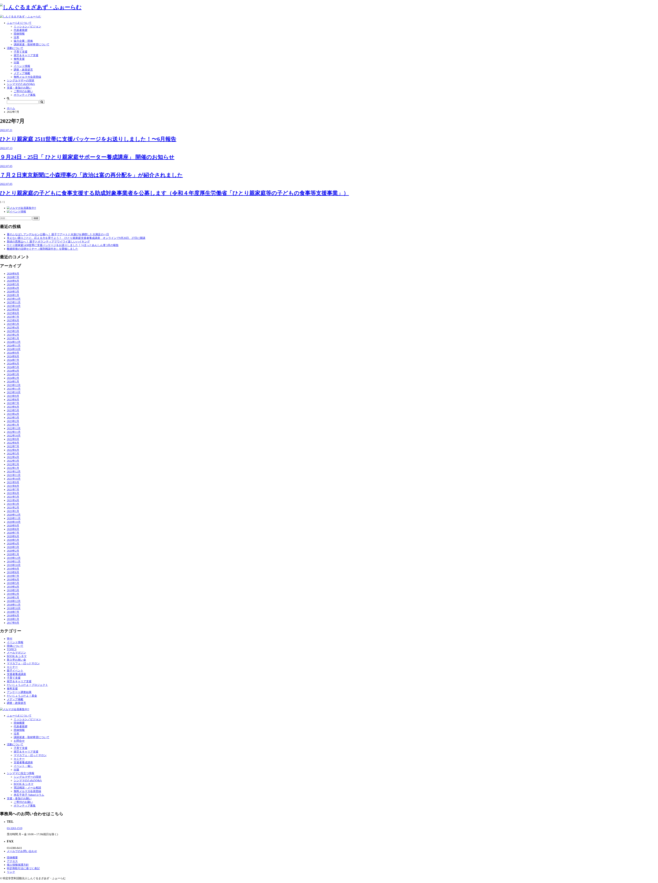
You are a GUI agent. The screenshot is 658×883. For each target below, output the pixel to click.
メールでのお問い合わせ (22, 851)
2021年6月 (13, 493)
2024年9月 (13, 352)
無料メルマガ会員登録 (27, 76)
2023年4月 (13, 414)
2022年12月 (14, 428)
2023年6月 (13, 406)
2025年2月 (13, 334)
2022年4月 (13, 457)
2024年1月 (13, 381)
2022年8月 (13, 442)
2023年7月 (13, 403)
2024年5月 (13, 367)
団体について (15, 645)
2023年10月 (14, 392)
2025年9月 (13, 309)
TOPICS (11, 649)
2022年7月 (13, 446)
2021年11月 (14, 475)
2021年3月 (13, 504)
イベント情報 (22, 66)
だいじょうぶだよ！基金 (22, 695)
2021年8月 (13, 486)
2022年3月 (13, 460)
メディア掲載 (22, 73)
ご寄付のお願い (23, 91)
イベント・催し (23, 766)
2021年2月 (13, 507)
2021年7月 (13, 489)
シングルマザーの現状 (20, 80)
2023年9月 (13, 396)
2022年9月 (13, 439)
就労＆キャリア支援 (26, 55)
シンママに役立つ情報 (20, 773)
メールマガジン (16, 652)
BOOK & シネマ (17, 656)
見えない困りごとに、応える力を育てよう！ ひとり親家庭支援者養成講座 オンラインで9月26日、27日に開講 (76, 238)
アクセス (12, 861)
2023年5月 (13, 410)
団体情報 (19, 33)
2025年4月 (13, 327)
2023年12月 (14, 385)
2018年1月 (13, 619)
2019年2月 (13, 593)
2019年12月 (14, 558)
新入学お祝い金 (16, 659)
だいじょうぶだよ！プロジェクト (27, 685)
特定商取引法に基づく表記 (23, 868)
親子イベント (15, 670)
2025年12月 (14, 298)
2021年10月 (14, 478)
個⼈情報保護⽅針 (18, 864)
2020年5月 (13, 540)
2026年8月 (13, 273)
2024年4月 (13, 370)
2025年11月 (14, 302)
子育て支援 (20, 51)
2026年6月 (13, 280)
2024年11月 (14, 345)
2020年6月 (13, 536)
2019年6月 (13, 579)
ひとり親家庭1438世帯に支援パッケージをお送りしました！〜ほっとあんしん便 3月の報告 (63, 245)
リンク (11, 871)
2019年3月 (13, 590)
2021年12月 (14, 471)
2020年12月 (14, 514)
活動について (15, 48)
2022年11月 (14, 432)
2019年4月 (13, 586)
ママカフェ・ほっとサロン (23, 663)
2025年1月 (13, 338)
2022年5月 (13, 453)
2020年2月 (13, 550)
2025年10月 (14, 306)
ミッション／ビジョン (27, 26)
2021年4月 (13, 500)
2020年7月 (13, 532)
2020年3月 (13, 547)
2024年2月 (13, 378)
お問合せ (19, 740)
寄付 (9, 638)
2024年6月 (13, 363)
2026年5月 (13, 284)
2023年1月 (13, 424)
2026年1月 (13, 295)
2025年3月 (13, 331)
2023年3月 (13, 417)
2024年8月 (13, 356)
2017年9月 (13, 622)
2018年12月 (14, 601)
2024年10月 (14, 349)
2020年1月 (13, 554)
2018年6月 (13, 615)
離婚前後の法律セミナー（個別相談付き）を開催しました (42, 248)
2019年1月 (13, 597)
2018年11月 (14, 604)
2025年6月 (13, 320)
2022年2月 (13, 464)
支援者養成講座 (16, 674)
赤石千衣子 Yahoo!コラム (29, 794)
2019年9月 (13, 568)
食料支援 (19, 58)
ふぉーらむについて (19, 22)
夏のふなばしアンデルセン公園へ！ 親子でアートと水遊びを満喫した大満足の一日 (58, 234)
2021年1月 (13, 511)
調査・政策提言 (23, 69)
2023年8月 (13, 399)
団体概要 (19, 722)
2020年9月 (13, 525)
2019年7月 (13, 575)
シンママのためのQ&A (21, 84)
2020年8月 (13, 529)
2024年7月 (13, 360)
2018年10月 (14, 608)
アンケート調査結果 (19, 692)
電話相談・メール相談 (27, 787)
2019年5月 (13, 583)
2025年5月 (13, 324)
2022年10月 (14, 435)
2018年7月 (13, 611)
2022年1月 (13, 468)
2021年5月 (13, 496)
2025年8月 (13, 313)
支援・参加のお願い (19, 87)
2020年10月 (14, 522)
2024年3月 (13, 374)
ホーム (11, 108)
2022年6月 (13, 450)
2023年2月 (13, 421)
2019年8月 (13, 572)
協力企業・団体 (23, 40)
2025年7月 (13, 316)
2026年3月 (13, 291)
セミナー (12, 667)
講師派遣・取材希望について (31, 44)
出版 (16, 62)
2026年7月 (13, 277)
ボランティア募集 (25, 94)
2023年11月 (14, 388)
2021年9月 (13, 482)
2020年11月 (14, 518)
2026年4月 (13, 288)
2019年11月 (14, 561)
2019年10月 (14, 565)
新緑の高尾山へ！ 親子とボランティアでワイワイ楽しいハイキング (48, 241)
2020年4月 (13, 543)
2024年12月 (14, 342)
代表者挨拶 (20, 30)
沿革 (16, 37)
